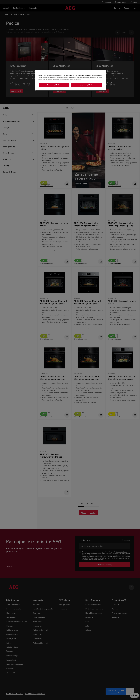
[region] (70, 80)
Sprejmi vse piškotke (86, 85)
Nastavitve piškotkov (54, 85)
